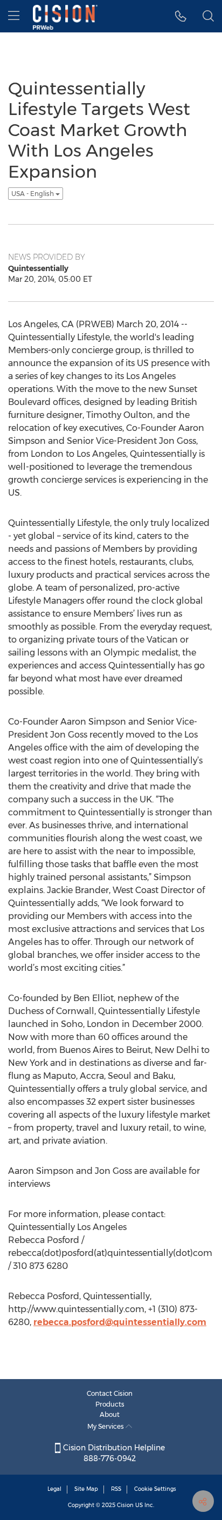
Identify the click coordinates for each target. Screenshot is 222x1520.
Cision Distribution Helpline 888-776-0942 (113, 1453)
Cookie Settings (155, 1488)
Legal (54, 1488)
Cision (125, 1505)
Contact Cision (110, 1393)
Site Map (86, 1488)
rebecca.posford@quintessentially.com (119, 1322)
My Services (106, 1426)
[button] (181, 16)
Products (109, 1404)
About (110, 1414)
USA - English (33, 194)
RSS (116, 1488)
